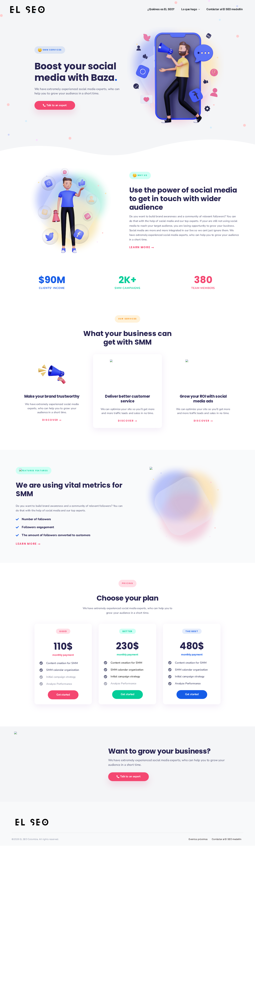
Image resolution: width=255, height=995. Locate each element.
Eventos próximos (198, 839)
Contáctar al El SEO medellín (226, 839)
